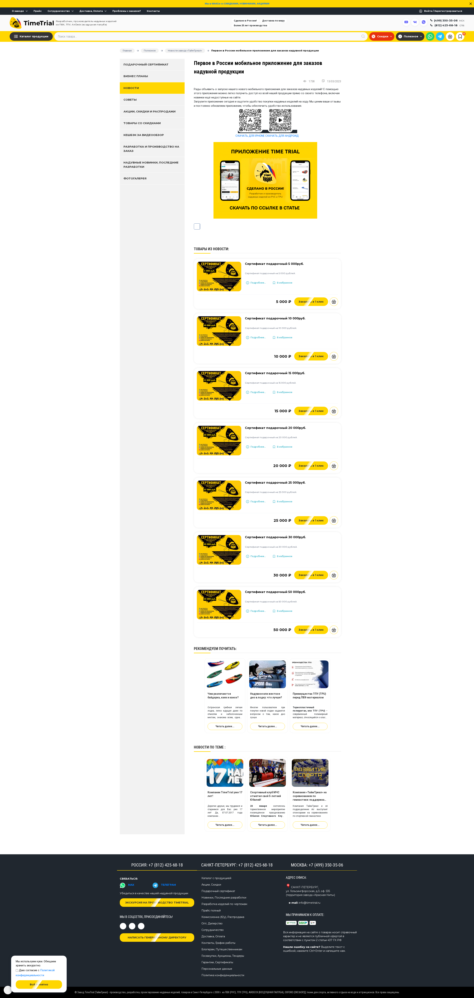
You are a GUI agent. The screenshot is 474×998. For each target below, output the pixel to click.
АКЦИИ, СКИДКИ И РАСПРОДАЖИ (149, 111)
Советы (130, 99)
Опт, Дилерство (212, 923)
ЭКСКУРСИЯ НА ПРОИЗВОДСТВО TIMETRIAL (157, 902)
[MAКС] (430, 36)
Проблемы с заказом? (126, 11)
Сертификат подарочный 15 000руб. (275, 373)
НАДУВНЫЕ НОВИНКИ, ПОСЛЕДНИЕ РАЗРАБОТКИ (150, 164)
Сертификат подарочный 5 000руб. (274, 264)
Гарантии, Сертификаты (217, 962)
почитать (227, 648)
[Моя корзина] (450, 36)
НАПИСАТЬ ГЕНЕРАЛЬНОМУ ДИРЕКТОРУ (157, 937)
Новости (131, 88)
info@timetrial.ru (309, 902)
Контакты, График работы (218, 943)
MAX (131, 884)
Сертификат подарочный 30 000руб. (275, 537)
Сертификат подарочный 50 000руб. (275, 592)
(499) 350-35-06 (449, 20)
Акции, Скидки (211, 884)
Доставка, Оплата (91, 11)
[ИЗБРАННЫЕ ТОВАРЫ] (460, 36)
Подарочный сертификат (145, 64)
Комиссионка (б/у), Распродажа (222, 917)
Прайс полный (211, 910)
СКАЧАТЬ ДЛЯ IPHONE (250, 135)
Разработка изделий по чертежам (224, 904)
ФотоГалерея (134, 178)
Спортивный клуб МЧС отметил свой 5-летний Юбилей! (265, 796)
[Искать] (363, 36)
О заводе (18, 11)
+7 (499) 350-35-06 (326, 865)
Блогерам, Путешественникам (221, 949)
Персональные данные (216, 968)
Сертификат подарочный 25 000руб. (275, 482)
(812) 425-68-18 (449, 25)
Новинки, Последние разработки (223, 897)
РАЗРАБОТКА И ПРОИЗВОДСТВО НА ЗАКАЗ (151, 149)
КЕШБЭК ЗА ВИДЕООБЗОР (143, 135)
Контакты (153, 11)
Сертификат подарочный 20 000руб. (275, 428)
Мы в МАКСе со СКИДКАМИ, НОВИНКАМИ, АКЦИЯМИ (237, 3)
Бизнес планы (135, 76)
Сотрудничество (59, 11)
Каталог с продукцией (216, 878)
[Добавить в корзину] (334, 301)
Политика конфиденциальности (222, 975)
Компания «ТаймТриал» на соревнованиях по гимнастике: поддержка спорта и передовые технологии (310, 800)
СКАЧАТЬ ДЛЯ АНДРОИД (282, 135)
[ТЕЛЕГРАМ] (440, 36)
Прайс (38, 11)
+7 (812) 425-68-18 (165, 865)
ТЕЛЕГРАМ (168, 884)
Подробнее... (258, 282)
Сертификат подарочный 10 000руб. (275, 318)
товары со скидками (142, 123)
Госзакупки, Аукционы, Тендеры (222, 955)
